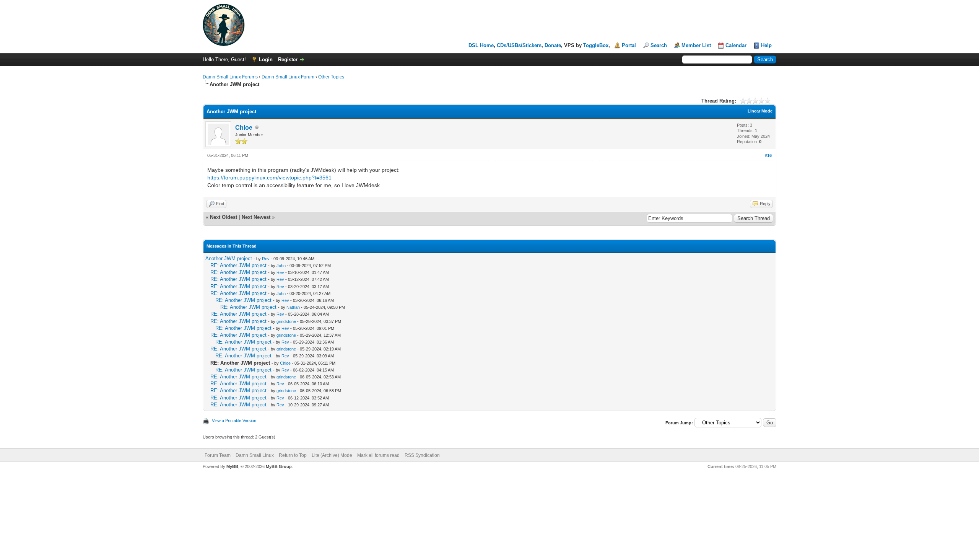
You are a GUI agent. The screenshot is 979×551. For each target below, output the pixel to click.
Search (658, 45)
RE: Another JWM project (238, 265)
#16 (768, 155)
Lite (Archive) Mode (332, 455)
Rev (266, 258)
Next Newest (256, 217)
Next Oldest (223, 217)
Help (766, 45)
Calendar (735, 45)
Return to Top (293, 455)
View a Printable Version (234, 420)
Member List (696, 45)
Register (288, 59)
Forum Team (218, 455)
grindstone (286, 321)
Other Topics (331, 77)
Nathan (293, 307)
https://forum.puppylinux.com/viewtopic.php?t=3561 (269, 177)
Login (266, 59)
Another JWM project (228, 258)
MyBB (232, 466)
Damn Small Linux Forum (288, 77)
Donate (553, 45)
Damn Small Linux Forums (230, 77)
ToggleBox (595, 45)
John (281, 265)
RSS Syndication (422, 455)
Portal (629, 45)
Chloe (243, 127)
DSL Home (481, 45)
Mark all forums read (378, 455)
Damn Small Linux (255, 455)
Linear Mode (760, 111)
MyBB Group (279, 466)
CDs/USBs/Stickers (519, 45)
